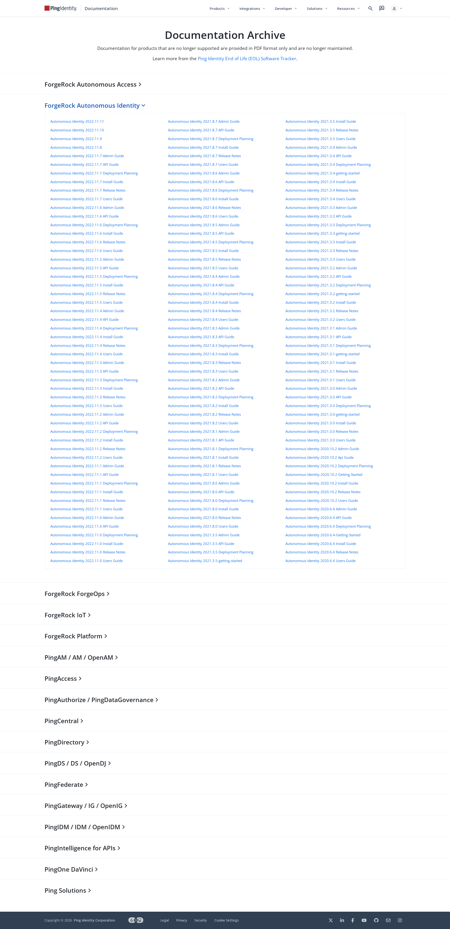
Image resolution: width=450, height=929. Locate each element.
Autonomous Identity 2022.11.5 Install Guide (86, 285)
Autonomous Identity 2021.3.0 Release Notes (321, 431)
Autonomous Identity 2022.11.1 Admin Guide (87, 465)
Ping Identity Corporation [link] (94, 920)
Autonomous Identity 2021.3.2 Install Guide (320, 302)
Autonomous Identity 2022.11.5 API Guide (84, 268)
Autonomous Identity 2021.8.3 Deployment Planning (210, 345)
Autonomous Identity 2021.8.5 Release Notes (204, 259)
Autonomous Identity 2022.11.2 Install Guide (86, 440)
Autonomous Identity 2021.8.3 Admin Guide (204, 328)
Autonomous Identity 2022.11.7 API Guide (84, 164)
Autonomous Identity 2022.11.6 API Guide (84, 216)
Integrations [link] (253, 8)
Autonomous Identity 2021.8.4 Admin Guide (204, 276)
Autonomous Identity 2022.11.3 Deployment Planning (94, 380)
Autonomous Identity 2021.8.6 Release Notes (204, 207)
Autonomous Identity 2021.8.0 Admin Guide (204, 483)
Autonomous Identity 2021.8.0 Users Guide (203, 526)
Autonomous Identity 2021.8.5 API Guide (201, 233)
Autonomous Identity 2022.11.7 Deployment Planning (94, 173)
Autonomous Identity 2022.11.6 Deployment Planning (94, 224)
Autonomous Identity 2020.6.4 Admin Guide (321, 509)
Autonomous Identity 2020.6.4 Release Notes (321, 552)
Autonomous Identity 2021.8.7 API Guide (201, 130)
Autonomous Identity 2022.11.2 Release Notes (87, 448)
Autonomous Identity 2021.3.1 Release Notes (321, 371)
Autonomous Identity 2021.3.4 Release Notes (321, 190)
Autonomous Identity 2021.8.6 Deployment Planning (210, 190)
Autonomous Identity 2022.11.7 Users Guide (86, 198)
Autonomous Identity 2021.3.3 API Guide (318, 216)
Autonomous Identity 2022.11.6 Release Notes (87, 242)
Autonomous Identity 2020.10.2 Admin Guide (322, 448)
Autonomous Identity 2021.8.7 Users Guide (203, 164)
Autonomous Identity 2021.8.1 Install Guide (203, 457)
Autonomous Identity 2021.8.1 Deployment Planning (210, 448)
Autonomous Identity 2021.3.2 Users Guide (320, 319)
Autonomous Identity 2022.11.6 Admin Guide (87, 207)
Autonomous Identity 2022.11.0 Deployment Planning (94, 535)
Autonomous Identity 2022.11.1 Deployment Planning (94, 483)
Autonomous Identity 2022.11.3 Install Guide (86, 388)
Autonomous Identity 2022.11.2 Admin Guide (87, 414)
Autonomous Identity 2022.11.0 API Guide (84, 526)
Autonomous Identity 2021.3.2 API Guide (318, 276)
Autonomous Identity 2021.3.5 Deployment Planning (210, 552)
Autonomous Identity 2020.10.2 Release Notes (322, 491)
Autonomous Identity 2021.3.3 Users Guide (320, 259)
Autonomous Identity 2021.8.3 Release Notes (204, 362)
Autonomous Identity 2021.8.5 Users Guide (203, 268)
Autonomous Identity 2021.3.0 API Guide (318, 397)
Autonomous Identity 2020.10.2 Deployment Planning (329, 465)
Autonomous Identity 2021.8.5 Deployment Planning (210, 242)
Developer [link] (286, 8)
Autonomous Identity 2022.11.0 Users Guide (86, 560)
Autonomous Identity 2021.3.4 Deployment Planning (328, 164)
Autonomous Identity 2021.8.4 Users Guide (203, 319)
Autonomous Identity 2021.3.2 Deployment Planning (328, 285)
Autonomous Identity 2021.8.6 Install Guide (203, 198)
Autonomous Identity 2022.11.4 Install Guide (86, 336)
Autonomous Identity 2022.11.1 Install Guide (86, 491)
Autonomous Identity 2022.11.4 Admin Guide (87, 310)
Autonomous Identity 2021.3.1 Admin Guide (321, 328)
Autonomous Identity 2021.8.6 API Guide (201, 181)
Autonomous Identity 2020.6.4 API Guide (318, 517)
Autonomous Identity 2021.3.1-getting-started (322, 354)
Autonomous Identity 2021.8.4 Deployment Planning (210, 293)
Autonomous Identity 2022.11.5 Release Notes (87, 293)
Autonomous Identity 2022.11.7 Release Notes (87, 190)
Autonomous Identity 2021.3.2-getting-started (322, 293)
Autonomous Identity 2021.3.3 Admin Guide (321, 207)
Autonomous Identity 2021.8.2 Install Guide (203, 405)
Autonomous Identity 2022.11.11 (77, 121)
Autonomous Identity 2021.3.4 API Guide (318, 155)
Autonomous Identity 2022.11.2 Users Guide (86, 457)
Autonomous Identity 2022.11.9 (76, 138)
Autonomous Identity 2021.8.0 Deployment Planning (210, 500)
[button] (396, 8)
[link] (61, 8)
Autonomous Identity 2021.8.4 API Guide (201, 285)
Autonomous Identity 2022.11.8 (76, 147)
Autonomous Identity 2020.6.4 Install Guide (320, 543)
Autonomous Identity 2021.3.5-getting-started (205, 560)
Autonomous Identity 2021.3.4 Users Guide (320, 198)
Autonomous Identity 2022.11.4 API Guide (84, 319)
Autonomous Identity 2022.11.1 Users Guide (86, 509)
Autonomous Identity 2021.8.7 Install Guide (203, 147)
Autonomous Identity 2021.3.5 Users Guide (320, 138)
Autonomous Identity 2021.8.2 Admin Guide (204, 380)
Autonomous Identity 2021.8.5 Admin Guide (204, 224)
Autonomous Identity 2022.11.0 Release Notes (87, 552)
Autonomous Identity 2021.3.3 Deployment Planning (328, 224)
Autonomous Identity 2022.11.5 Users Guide (86, 302)
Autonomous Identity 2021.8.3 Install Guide (203, 354)
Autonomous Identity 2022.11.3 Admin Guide (87, 362)
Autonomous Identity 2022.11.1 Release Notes (87, 500)
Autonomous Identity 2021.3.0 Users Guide (320, 440)
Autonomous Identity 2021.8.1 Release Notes (204, 465)
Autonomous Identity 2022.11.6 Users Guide (86, 250)
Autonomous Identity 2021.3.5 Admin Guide (204, 535)
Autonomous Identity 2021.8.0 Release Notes (204, 517)
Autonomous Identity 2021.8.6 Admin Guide (204, 173)
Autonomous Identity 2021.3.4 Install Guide (320, 181)
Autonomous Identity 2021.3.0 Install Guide (320, 423)
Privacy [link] (181, 920)
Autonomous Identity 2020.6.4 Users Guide (320, 560)
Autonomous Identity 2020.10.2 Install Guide (321, 483)
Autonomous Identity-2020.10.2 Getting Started (323, 474)
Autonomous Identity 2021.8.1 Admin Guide (204, 431)
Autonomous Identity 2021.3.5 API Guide (201, 543)
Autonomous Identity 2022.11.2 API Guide (84, 423)
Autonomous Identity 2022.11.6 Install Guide (86, 233)
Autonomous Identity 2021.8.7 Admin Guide (204, 121)
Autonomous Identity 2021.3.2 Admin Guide (321, 268)
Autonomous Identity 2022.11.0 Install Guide (86, 543)
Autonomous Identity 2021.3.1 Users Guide (320, 380)
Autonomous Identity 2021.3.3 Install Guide (320, 242)
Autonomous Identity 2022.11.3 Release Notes (87, 397)
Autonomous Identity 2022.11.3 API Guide (84, 371)
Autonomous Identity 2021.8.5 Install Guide (203, 250)
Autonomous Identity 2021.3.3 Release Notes (321, 250)
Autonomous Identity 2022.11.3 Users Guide (86, 405)
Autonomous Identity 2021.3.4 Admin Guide (321, 147)
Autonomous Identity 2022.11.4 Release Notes (87, 345)
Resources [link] (348, 8)
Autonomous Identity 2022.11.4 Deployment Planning (94, 328)
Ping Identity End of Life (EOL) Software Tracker (247, 58)
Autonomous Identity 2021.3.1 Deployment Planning (328, 345)
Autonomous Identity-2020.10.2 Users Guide (321, 500)
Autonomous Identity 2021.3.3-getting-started (322, 233)
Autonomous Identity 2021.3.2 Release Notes (321, 310)
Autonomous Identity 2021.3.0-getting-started (322, 414)
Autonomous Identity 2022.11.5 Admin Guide (87, 259)
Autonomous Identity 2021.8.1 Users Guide (203, 474)
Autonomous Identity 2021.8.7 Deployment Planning (210, 138)
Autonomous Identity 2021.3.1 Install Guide (320, 362)
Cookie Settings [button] (226, 920)
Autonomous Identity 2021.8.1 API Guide (201, 440)
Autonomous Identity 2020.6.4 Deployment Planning (328, 526)
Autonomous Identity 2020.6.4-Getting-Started (322, 535)
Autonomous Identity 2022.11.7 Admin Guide (87, 155)
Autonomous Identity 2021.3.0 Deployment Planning (328, 405)
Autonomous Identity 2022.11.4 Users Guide (86, 354)
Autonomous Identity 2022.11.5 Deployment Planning (94, 276)
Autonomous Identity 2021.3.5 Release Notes (321, 130)
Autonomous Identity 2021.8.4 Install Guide (203, 302)
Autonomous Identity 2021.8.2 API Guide (201, 388)
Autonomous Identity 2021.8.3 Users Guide (203, 371)
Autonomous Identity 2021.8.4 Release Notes (204, 310)
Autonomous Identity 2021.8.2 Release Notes (204, 414)
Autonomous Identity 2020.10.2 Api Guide (319, 457)
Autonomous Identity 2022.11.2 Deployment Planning (94, 431)
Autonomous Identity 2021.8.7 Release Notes (204, 155)
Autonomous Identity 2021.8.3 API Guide (201, 336)
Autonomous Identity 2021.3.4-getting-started (322, 173)
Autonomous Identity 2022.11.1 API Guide (84, 474)
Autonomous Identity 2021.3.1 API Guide (318, 336)
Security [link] (201, 920)
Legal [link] (164, 920)
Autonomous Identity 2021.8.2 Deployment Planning (210, 397)
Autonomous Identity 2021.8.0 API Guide (201, 491)
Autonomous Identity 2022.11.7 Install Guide (86, 181)
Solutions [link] (317, 8)
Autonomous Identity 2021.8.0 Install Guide (203, 509)
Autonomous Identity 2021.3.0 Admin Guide (321, 388)
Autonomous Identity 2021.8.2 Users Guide (203, 423)
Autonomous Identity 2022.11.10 (77, 130)
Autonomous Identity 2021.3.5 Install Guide (320, 121)
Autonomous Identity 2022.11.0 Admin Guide (87, 517)
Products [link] (220, 8)
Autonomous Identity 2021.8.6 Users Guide (203, 216)
